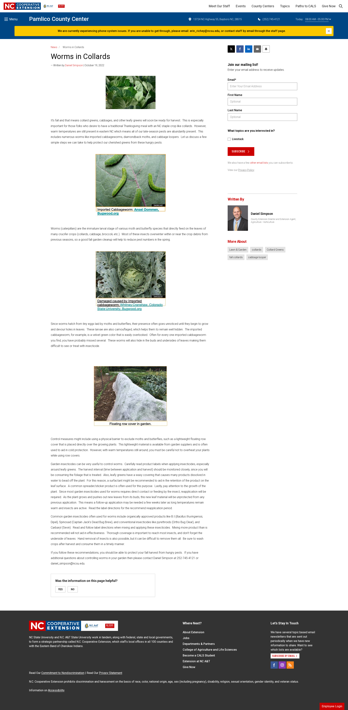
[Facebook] (274, 665)
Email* (232, 79)
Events (241, 6)
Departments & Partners (199, 644)
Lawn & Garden (237, 249)
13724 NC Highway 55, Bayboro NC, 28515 (217, 19)
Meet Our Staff (219, 6)
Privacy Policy (246, 170)
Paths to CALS (306, 6)
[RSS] (290, 665)
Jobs (186, 638)
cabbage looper (257, 257)
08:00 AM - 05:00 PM (316, 19)
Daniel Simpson (74, 65)
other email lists (259, 162)
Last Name (235, 110)
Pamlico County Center (59, 18)
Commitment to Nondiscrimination (62, 673)
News (54, 47)
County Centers (263, 6)
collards (256, 249)
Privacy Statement (110, 673)
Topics (285, 6)
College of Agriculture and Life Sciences (210, 649)
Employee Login (332, 706)
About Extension (193, 632)
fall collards (236, 257)
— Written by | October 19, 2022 (77, 65)
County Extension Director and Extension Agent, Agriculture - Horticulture (273, 220)
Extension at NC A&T (196, 661)
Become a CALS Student (199, 655)
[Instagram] (282, 665)
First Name (235, 95)
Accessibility (56, 690)
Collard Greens (275, 249)
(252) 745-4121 (271, 19)
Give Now (329, 6)
